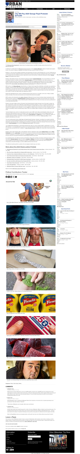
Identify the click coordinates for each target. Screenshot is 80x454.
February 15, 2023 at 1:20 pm (13, 398)
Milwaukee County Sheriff (28, 123)
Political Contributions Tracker (16, 172)
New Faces (65, 172)
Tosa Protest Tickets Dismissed (13, 162)
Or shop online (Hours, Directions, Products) (57, 448)
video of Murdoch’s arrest (30, 128)
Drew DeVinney (32, 114)
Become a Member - (22, 1)
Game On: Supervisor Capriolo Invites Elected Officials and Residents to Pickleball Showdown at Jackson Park (67, 110)
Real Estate (12, 9)
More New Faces (60, 206)
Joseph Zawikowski (37, 78)
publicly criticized (24, 97)
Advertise (8, 437)
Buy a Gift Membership (61, 74)
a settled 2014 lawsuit (29, 134)
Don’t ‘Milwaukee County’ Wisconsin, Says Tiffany (66, 139)
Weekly (20, 383)
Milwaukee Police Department (13, 65)
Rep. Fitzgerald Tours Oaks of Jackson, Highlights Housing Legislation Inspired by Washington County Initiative (67, 96)
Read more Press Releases (62, 126)
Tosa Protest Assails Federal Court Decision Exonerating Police (19, 155)
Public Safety (15, 383)
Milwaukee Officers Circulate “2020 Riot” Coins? (16, 166)
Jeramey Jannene (9, 23)
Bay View (21, 119)
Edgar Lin (39, 114)
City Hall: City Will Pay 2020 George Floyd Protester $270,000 (19, 161)
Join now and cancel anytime (11, 423)
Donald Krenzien (28, 80)
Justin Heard (17, 133)
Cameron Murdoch (38, 68)
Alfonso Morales (16, 86)
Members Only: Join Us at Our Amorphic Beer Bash (67, 34)
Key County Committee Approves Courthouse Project (67, 15)
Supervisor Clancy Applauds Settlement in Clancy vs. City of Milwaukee (20, 154)
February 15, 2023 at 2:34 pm (13, 407)
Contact (7, 439)
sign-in (18, 426)
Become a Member (65, 66)
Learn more (32, 174)
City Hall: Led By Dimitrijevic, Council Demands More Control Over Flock (67, 24)
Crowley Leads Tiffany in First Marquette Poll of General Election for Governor (67, 43)
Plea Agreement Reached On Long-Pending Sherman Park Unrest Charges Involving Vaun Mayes (25, 149)
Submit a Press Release (10, 442)
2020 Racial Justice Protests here (18, 168)
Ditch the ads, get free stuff (33, 443)
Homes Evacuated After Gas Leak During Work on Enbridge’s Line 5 (67, 56)
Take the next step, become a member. (35, 441)
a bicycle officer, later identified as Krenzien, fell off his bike (23, 83)
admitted (26, 88)
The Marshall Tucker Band (65, 238)
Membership (67, 9)
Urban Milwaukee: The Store (59, 432)
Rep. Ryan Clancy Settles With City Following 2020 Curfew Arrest (19, 152)
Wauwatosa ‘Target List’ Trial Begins (14, 157)
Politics (26, 9)
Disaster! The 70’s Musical (65, 233)
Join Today (65, 71)
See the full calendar (60, 243)
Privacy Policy (8, 441)
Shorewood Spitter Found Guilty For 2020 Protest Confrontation (19, 159)
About (7, 435)
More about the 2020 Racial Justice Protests (21, 147)
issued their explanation (29, 98)
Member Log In (28, 1)
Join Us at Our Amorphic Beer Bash (12, 1)
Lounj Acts (62, 228)
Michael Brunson (21, 98)
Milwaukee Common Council (24, 68)
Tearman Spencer (14, 139)
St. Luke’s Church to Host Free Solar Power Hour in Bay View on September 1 (67, 81)
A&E (53, 9)
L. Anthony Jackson (49, 139)
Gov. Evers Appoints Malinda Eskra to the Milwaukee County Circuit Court (67, 187)
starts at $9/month (28, 421)
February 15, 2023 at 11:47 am (13, 389)
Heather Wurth (45, 131)
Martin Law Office (44, 115)
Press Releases (66, 78)
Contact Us (23, 428)
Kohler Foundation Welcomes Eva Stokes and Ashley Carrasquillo (67, 200)
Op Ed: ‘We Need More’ (11, 164)
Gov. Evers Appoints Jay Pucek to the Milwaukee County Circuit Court (67, 175)
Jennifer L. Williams (30, 139)
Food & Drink (40, 9)
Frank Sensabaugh (13, 123)
